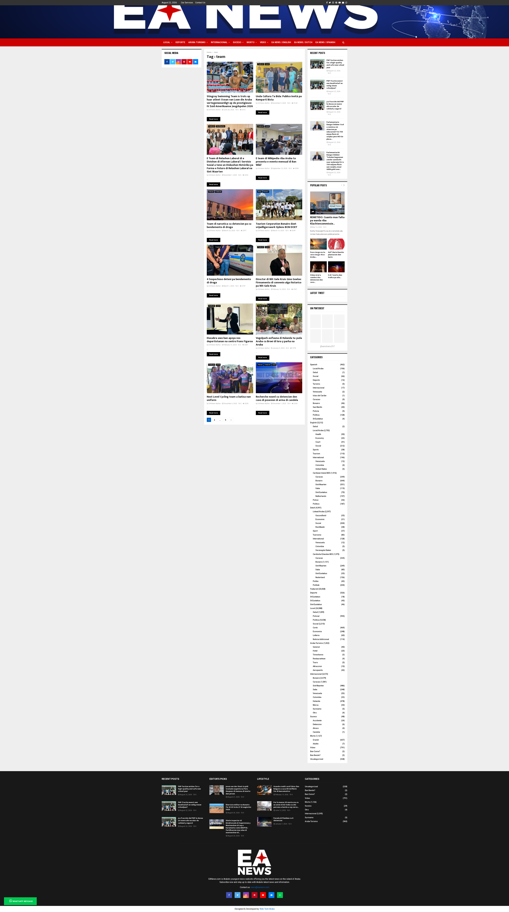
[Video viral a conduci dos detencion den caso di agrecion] (318, 266)
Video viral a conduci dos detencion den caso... (316, 279)
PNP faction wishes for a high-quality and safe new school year (335, 64)
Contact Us (200, 2)
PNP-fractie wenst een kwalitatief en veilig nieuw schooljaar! (334, 84)
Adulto (316, 744)
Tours (315, 662)
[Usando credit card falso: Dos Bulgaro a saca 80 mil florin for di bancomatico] (264, 790)
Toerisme (317, 535)
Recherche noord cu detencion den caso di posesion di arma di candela (277, 398)
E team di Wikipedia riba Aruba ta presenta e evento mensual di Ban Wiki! (276, 161)
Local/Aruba (318, 368)
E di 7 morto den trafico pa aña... (335, 276)
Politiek (316, 585)
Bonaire (265, 191)
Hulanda (316, 701)
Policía (316, 411)
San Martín (317, 407)
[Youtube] (263, 895)
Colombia (319, 465)
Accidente (317, 720)
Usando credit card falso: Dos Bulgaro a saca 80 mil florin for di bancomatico (286, 789)
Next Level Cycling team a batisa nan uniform (229, 398)
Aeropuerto (318, 670)
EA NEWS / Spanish (325, 42)
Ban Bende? (315, 755)
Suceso (237, 42)
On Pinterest (317, 308)
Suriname (317, 709)
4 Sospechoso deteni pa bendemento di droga (229, 281)
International (318, 457)
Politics (316, 504)
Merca (315, 705)
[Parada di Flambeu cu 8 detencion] (264, 822)
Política (316, 415)
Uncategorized (316, 759)
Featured (261, 64)
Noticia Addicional (321, 639)
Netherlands (320, 496)
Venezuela (317, 392)
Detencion (317, 724)
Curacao (319, 477)
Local (166, 42)
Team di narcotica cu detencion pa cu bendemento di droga (229, 225)
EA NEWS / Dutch (303, 42)
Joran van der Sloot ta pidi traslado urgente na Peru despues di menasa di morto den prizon (238, 790)
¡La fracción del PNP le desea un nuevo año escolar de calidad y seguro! (335, 105)
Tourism (316, 454)
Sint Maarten (220, 126)
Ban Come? (315, 751)
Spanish (313, 365)
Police (315, 500)
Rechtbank (319, 527)
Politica (316, 620)
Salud (315, 372)
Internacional (219, 42)
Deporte (180, 42)
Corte (315, 628)
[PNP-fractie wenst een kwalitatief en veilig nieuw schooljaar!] (317, 84)
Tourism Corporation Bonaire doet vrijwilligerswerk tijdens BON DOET (276, 225)
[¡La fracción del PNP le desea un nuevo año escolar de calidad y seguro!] (317, 105)
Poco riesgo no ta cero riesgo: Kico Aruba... (317, 255)
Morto (250, 42)
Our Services (187, 2)
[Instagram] (246, 895)
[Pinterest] (254, 895)
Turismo (316, 384)
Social (315, 376)
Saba (317, 488)
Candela (316, 732)
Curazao (316, 399)
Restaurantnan (319, 659)
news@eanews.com (260, 887)
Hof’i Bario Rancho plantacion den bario (336, 255)
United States (321, 469)
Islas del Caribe (319, 396)
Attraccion (317, 666)
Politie (315, 581)
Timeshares (318, 655)
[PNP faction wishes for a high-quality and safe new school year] (317, 64)
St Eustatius (318, 419)
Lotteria (316, 635)
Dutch (221, 64)
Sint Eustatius (321, 492)
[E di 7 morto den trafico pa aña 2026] (336, 266)
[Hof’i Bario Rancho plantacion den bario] (336, 244)
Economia (317, 631)
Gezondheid (320, 515)
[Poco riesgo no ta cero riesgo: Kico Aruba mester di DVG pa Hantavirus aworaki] (318, 244)
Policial (211, 191)
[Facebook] (229, 895)
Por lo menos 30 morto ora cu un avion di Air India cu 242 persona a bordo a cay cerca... (286, 805)
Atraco (316, 728)
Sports (316, 450)
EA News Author (215, 110)
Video (263, 42)
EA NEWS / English (281, 42)
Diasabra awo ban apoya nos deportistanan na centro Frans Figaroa (230, 340)
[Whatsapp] (280, 895)
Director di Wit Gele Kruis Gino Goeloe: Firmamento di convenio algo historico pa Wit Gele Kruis (279, 282)
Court (317, 442)
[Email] (271, 895)
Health (318, 434)
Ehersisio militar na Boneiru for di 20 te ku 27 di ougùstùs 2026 (238, 807)
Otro (315, 713)
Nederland (320, 577)
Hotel (315, 651)
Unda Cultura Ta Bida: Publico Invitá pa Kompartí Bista (279, 98)
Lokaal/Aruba (213, 64)
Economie (319, 519)
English (313, 423)
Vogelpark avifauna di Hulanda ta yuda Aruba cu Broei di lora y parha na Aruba (279, 341)
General (316, 647)
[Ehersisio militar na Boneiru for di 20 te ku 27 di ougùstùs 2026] (216, 808)
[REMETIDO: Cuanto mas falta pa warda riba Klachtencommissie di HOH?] (327, 202)
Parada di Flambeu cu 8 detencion (283, 819)
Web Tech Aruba (267, 909)
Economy (319, 438)
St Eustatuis (315, 597)
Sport (315, 531)
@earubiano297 (327, 346)
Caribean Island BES (321, 473)
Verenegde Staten (323, 550)
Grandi (316, 740)
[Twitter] (237, 895)
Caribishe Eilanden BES (323, 554)
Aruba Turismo (196, 42)
